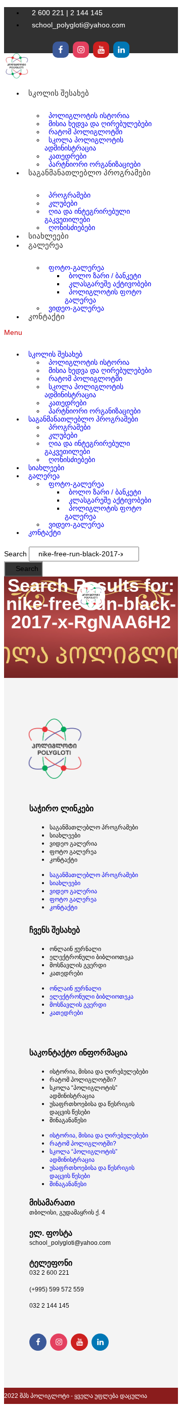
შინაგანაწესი (68, 1120)
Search (15, 554)
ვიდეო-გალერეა (76, 308)
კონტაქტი (46, 316)
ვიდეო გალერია (73, 843)
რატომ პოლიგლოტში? (83, 1079)
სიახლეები (65, 835)
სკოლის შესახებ (58, 93)
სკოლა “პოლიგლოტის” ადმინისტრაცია (83, 1091)
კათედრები (66, 973)
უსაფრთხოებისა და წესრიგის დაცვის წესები (92, 1108)
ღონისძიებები (72, 459)
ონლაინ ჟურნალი (75, 949)
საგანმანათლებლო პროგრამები (89, 172)
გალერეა (45, 245)
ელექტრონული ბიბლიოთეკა (91, 957)
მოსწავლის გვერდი (78, 965)
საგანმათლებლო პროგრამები (94, 827)
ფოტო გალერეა (73, 851)
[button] (91, 332)
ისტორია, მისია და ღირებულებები (99, 1071)
